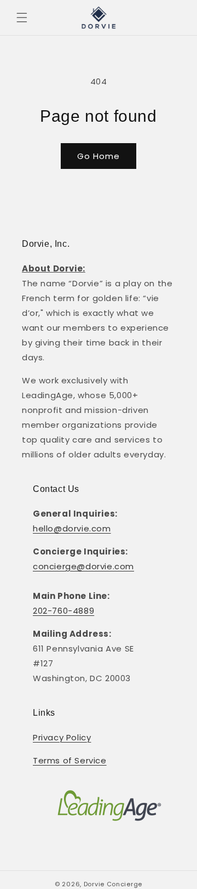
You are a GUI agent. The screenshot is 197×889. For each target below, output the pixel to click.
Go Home (98, 156)
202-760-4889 (63, 610)
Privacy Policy (62, 737)
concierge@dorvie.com (83, 566)
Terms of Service (70, 760)
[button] (22, 17)
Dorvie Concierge (113, 884)
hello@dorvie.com (72, 528)
